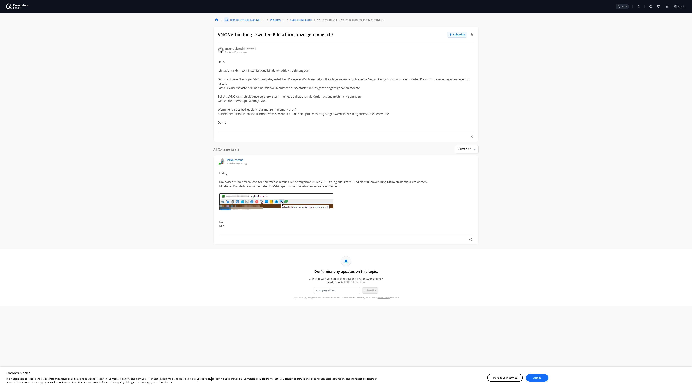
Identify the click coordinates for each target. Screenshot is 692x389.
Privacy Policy (384, 297)
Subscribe (459, 34)
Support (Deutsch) (300, 19)
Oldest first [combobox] (464, 149)
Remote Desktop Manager (245, 19)
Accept (537, 377)
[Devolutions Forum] (17, 6)
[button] (473, 149)
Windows (275, 19)
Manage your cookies (505, 377)
